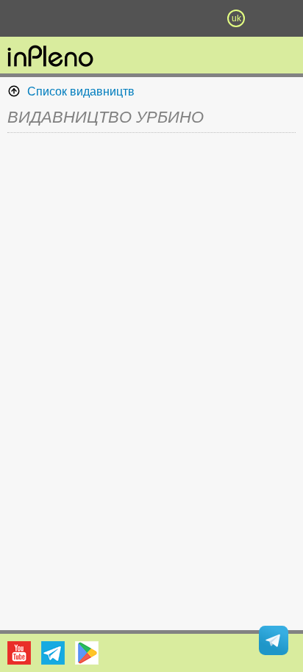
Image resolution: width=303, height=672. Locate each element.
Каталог (23, 18)
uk (236, 18)
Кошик (194, 18)
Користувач (151, 18)
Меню (67, 18)
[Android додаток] (87, 653)
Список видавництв (81, 91)
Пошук (109, 18)
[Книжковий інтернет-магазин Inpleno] (50, 57)
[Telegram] (53, 653)
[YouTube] (19, 653)
